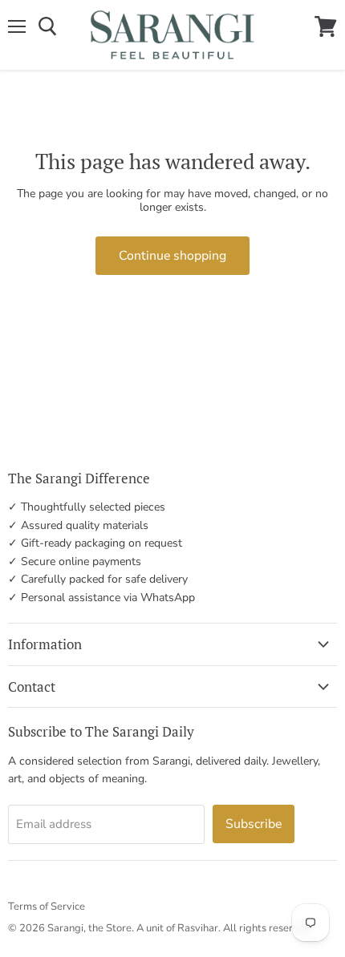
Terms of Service (46, 906)
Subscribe (253, 824)
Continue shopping (172, 255)
